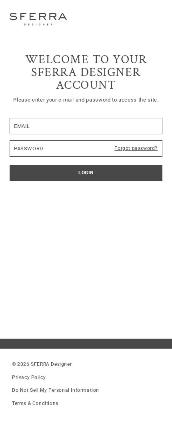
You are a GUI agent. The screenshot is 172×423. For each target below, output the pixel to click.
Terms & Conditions (35, 403)
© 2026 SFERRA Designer (42, 364)
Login (86, 173)
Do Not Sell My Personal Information (55, 390)
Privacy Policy (29, 377)
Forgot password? (136, 148)
